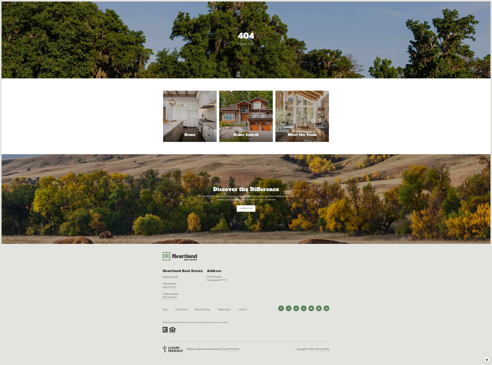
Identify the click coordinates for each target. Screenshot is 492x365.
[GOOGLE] (319, 308)
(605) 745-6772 (170, 287)
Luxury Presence (231, 348)
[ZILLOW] (326, 308)
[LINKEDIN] (296, 308)
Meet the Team (181, 309)
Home (165, 309)
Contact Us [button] (246, 208)
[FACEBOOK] (281, 308)
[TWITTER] (304, 308)
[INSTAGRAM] (288, 308)
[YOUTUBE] (311, 308)
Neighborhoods (224, 309)
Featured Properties (202, 309)
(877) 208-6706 (170, 297)
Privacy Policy (322, 349)
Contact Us (242, 309)
